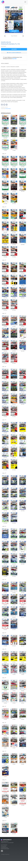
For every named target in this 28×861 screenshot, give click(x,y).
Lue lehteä (14, 49)
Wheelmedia (8, 108)
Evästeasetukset (5, 848)
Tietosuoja (3, 846)
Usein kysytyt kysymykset (7, 842)
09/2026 (14, 58)
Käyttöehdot (4, 844)
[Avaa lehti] (5, 120)
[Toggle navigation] (25, 2)
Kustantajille (4, 847)
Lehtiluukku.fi (7, 839)
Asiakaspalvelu (4, 841)
